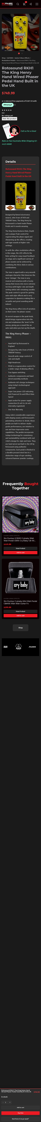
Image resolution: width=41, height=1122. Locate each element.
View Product (20, 548)
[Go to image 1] (19, 53)
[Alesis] (29, 647)
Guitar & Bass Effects (22, 58)
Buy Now (20, 1113)
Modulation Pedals (8, 60)
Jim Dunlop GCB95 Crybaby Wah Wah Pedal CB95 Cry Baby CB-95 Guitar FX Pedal (19, 540)
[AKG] (15, 647)
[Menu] (37, 4)
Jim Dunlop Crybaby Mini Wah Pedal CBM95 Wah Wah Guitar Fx (20, 602)
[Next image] (36, 32)
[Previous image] (5, 32)
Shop (3, 58)
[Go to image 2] (22, 53)
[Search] (17, 4)
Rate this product (9, 119)
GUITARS (10, 58)
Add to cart (20, 1107)
